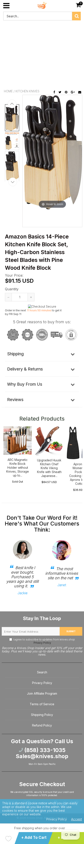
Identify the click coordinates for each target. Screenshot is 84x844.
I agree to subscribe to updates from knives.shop (44, 641)
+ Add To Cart (34, 837)
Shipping (15, 353)
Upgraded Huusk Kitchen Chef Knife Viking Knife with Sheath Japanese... (49, 468)
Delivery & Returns (25, 369)
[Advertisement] (42, 55)
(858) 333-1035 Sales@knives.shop (42, 753)
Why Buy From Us (24, 384)
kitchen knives (27, 91)
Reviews (15, 399)
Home (8, 91)
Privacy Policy (42, 642)
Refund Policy (42, 725)
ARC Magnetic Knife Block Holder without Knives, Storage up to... (17, 467)
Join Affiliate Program (42, 693)
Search (42, 672)
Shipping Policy (42, 715)
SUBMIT (71, 631)
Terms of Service (42, 704)
